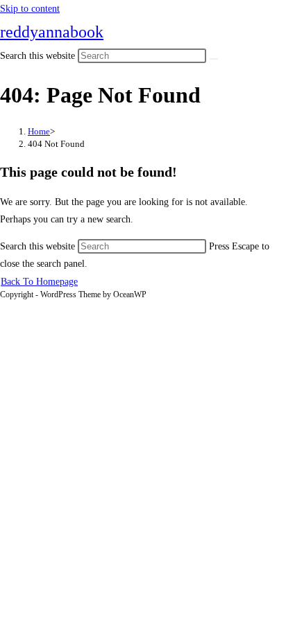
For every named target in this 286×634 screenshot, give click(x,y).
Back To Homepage (39, 281)
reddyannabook (51, 32)
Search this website (39, 246)
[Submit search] (214, 59)
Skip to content (30, 8)
